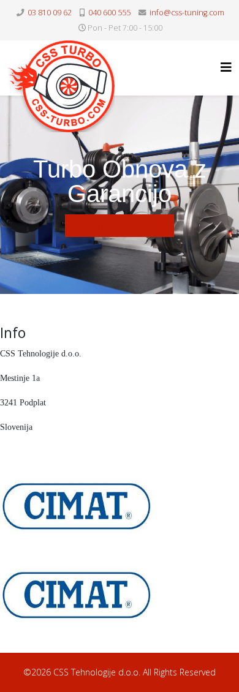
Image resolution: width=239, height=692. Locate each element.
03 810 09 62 (50, 12)
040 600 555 (109, 12)
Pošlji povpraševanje (119, 225)
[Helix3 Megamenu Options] (226, 67)
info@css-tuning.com (187, 12)
